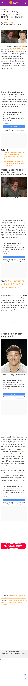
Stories (4, 9)
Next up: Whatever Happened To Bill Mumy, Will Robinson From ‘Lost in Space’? (13, 546)
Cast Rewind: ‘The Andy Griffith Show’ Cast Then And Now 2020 (12, 284)
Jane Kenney (8, 23)
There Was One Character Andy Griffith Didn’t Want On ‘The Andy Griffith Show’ (14, 163)
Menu (3, 3)
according (21, 451)
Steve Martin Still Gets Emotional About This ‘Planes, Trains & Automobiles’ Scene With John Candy (14, 602)
